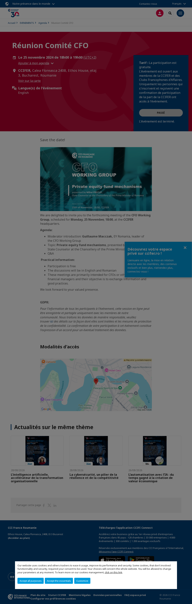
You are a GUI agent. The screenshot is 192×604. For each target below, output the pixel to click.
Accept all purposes (31, 580)
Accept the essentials (59, 580)
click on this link (113, 572)
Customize (82, 580)
